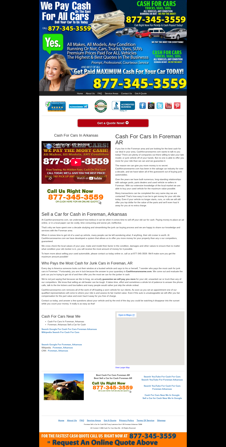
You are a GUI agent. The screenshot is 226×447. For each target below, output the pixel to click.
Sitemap (161, 420)
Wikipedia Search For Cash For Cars (60, 332)
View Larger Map (122, 367)
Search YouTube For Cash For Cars (162, 376)
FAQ (100, 93)
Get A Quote (141, 93)
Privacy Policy (126, 420)
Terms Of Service (145, 420)
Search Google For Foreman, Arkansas (62, 344)
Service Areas (111, 93)
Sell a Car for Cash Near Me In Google (162, 398)
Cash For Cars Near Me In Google (162, 395)
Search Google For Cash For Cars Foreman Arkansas (69, 329)
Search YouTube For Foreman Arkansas (162, 379)
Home (80, 93)
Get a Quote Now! (111, 123)
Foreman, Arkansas (63, 347)
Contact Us (126, 93)
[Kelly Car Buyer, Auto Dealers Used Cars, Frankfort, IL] (123, 106)
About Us (90, 93)
